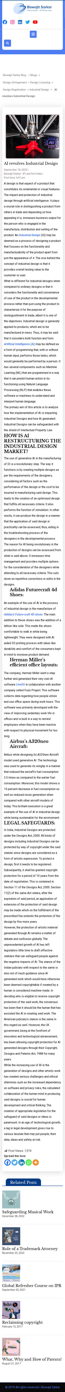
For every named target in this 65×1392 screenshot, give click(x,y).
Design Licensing (40, 82)
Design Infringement (15, 82)
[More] (35, 1162)
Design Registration (14, 89)
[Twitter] (14, 1162)
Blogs (34, 75)
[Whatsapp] (28, 1162)
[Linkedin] (21, 1162)
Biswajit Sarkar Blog (14, 75)
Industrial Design (39, 89)
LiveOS (20, 684)
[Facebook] (7, 1162)
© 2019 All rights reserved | (23, 1387)
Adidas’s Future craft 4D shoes (23, 614)
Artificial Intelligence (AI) (19, 344)
